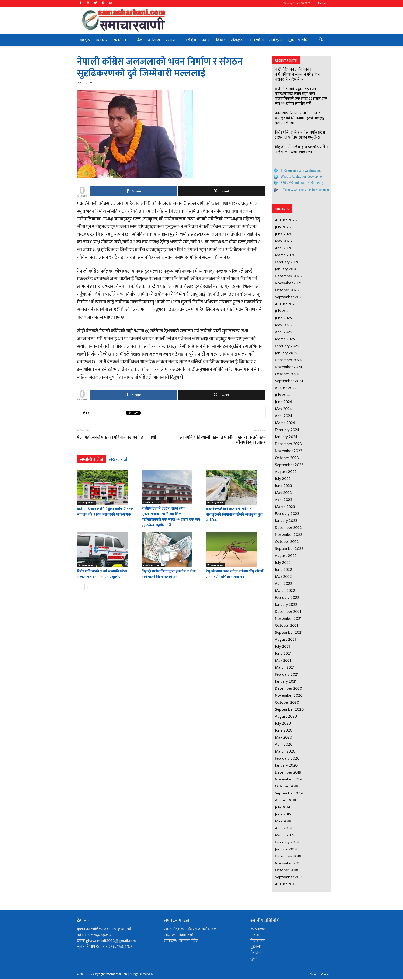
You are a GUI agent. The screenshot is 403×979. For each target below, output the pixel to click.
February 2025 (287, 346)
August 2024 (286, 388)
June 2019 (283, 814)
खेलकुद (237, 40)
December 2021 (288, 611)
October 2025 (287, 290)
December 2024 (288, 360)
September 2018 (289, 877)
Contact (326, 974)
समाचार (101, 40)
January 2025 (286, 353)
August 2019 (285, 800)
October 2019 (286, 786)
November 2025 (288, 283)
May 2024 (283, 409)
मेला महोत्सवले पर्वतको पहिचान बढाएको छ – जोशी (116, 437)
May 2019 (283, 821)
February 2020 (287, 758)
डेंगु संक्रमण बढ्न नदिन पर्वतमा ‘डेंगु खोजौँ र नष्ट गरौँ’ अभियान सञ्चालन (234, 574)
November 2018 (288, 863)
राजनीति (119, 40)
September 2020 (289, 709)
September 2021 (289, 632)
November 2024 (288, 367)
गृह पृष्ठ (85, 40)
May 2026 (283, 241)
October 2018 (286, 870)
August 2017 (285, 884)
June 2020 (283, 730)
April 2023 (283, 499)
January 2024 (286, 437)
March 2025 (285, 339)
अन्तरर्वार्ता (256, 40)
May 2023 (283, 493)
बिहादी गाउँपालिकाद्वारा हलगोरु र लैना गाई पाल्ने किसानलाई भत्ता (169, 574)
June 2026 (283, 234)
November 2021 (288, 618)
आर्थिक (137, 40)
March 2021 (284, 667)
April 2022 (283, 583)
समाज (170, 40)
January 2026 (286, 269)
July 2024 (283, 395)
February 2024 (287, 430)
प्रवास (206, 40)
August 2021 (285, 639)
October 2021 (286, 625)
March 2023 (285, 506)
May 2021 (283, 660)
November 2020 (288, 695)
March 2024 (285, 423)
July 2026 (283, 227)
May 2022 (283, 576)
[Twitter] (95, 3)
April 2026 (283, 248)
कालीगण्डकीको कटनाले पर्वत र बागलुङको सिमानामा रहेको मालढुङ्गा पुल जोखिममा (234, 514)
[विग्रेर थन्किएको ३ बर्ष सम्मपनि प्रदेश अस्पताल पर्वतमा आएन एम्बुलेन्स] (107, 549)
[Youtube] (110, 3)
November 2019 (288, 779)
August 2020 (286, 716)
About (313, 974)
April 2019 (283, 828)
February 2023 (287, 513)
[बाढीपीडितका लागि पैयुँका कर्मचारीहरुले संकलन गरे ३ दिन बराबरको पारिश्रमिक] (107, 487)
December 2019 (288, 772)
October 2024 (287, 374)
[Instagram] (87, 3)
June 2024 (283, 402)
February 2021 (287, 674)
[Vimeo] (102, 3)
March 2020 (285, 751)
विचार (220, 40)
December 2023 (288, 444)
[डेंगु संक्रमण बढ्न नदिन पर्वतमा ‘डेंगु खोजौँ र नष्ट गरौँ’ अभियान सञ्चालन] (236, 549)
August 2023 (286, 472)
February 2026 (287, 262)
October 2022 (287, 541)
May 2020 (283, 737)
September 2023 (289, 465)
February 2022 (287, 597)
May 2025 (283, 325)
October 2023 (287, 458)
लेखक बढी (118, 459)
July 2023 (283, 479)
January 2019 (286, 849)
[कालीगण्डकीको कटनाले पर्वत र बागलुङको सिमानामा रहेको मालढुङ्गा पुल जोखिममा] (236, 487)
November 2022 (288, 534)
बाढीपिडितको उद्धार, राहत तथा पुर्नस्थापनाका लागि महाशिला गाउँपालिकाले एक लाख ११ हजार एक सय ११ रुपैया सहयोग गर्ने (171, 516)
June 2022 (283, 569)
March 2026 (285, 255)
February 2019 (287, 842)
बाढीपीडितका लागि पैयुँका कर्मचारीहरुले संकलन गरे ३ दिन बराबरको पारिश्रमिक (105, 512)
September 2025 (289, 297)
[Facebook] (80, 3)
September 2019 (289, 793)
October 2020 (287, 702)
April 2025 (283, 332)
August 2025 (286, 304)
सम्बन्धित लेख (91, 459)
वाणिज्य (154, 40)
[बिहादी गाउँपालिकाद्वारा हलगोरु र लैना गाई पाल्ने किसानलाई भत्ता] (171, 549)
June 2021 (283, 653)
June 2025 (283, 318)
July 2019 (282, 807)
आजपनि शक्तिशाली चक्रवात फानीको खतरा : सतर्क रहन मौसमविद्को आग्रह (223, 440)
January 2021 (286, 681)
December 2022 (288, 527)
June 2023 (283, 486)
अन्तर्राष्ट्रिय (188, 40)
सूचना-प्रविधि (298, 40)
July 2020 (283, 723)
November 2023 (288, 451)
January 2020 (286, 765)
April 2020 (283, 744)
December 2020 (288, 688)
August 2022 (286, 555)
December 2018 (288, 856)
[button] (320, 40)
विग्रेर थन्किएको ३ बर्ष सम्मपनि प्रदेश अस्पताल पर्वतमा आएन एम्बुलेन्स (102, 574)
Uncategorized (86, 502)
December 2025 (288, 276)
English (322, 3)
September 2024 (289, 381)
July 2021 (282, 646)
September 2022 (289, 548)
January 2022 (286, 604)
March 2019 (284, 835)
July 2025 (283, 311)
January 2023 (286, 520)
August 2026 (286, 220)
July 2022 (283, 562)
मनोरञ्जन (275, 40)
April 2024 (283, 416)
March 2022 (285, 590)
